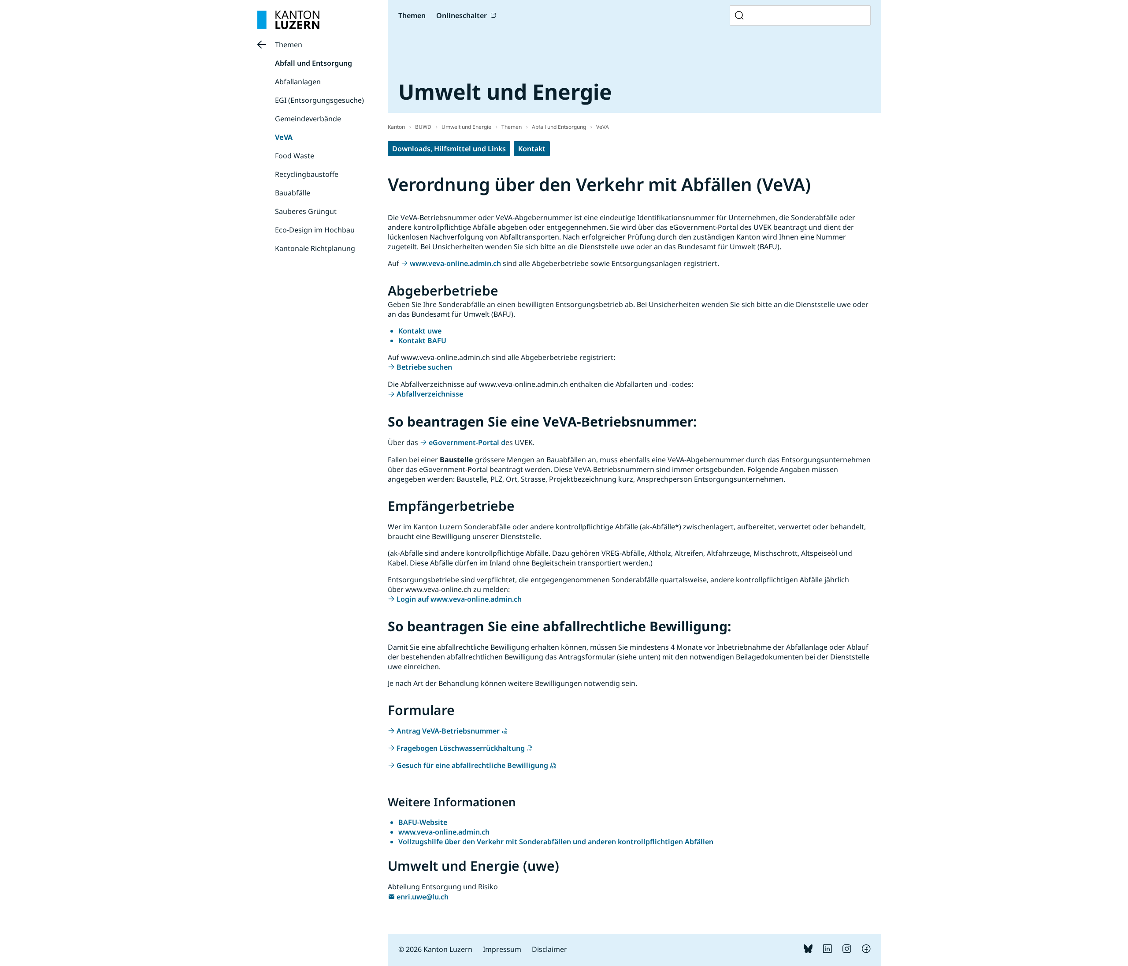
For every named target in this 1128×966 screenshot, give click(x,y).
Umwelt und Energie (466, 127)
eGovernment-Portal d (467, 442)
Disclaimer (549, 949)
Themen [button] (412, 15)
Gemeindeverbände (308, 119)
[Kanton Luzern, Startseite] (288, 20)
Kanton (396, 127)
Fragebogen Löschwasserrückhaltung (461, 748)
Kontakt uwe (420, 331)
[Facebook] (866, 950)
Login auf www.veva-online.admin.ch (460, 599)
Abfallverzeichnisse (430, 394)
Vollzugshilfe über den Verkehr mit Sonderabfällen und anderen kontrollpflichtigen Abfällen (555, 841)
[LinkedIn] (827, 950)
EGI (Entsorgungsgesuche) (319, 100)
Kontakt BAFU (422, 340)
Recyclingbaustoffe (306, 174)
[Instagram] (846, 950)
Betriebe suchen (424, 367)
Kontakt (531, 149)
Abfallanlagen (298, 81)
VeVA (284, 137)
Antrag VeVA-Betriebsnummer (448, 731)
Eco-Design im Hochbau (315, 230)
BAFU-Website (422, 822)
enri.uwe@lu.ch (423, 897)
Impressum (502, 949)
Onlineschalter (461, 15)
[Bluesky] (808, 950)
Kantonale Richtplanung (315, 248)
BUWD (423, 127)
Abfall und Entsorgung (313, 63)
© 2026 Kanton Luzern (435, 949)
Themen (288, 44)
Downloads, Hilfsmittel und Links (449, 149)
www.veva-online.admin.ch (455, 263)
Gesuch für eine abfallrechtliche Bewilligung (472, 765)
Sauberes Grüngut (306, 211)
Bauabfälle (292, 193)
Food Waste (294, 156)
